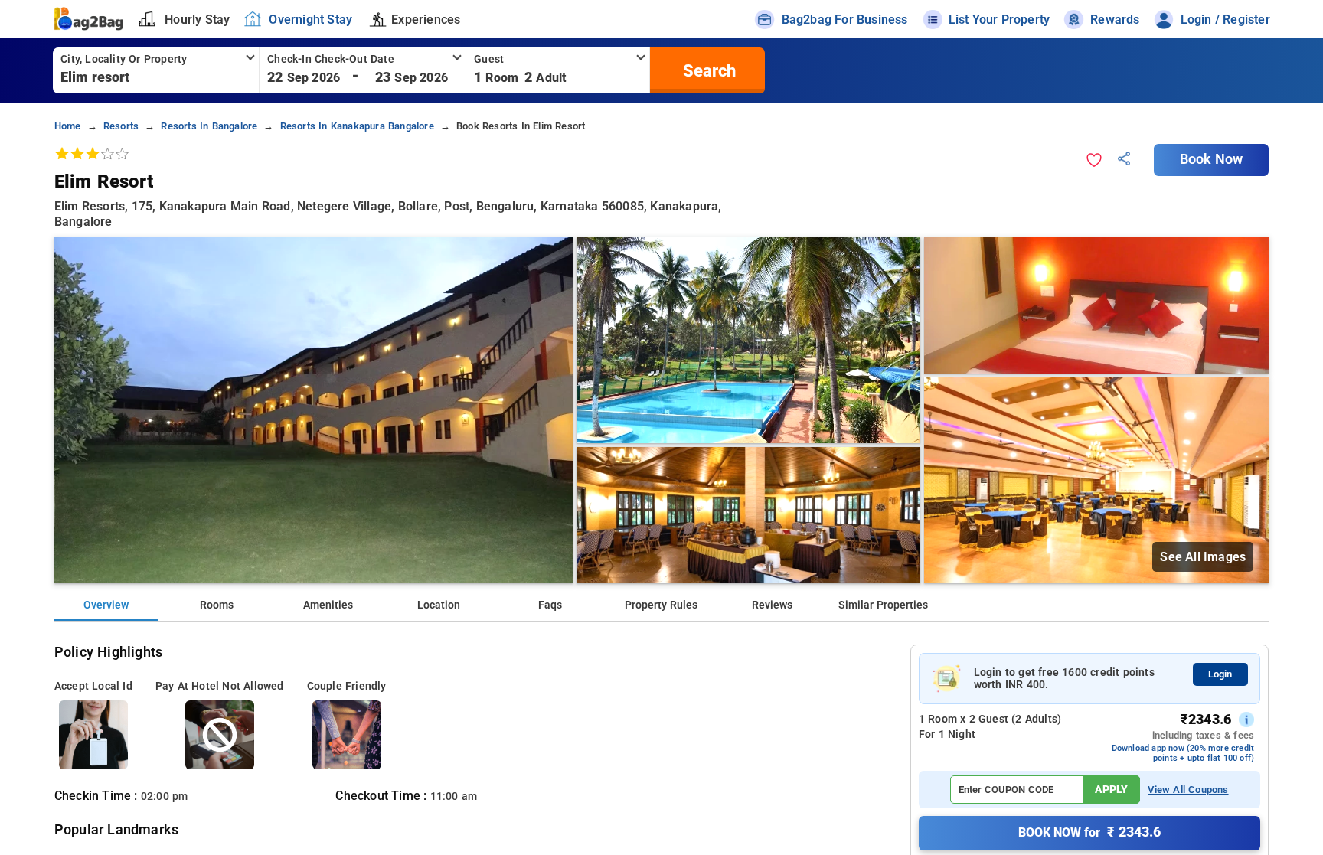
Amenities (328, 605)
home (67, 126)
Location (438, 605)
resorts (121, 126)
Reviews (772, 605)
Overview (106, 605)
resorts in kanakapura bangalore (357, 126)
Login (1220, 674)
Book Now (1211, 159)
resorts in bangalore (209, 126)
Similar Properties (883, 605)
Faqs (550, 605)
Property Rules (661, 605)
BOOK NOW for (1089, 832)
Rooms (217, 605)
